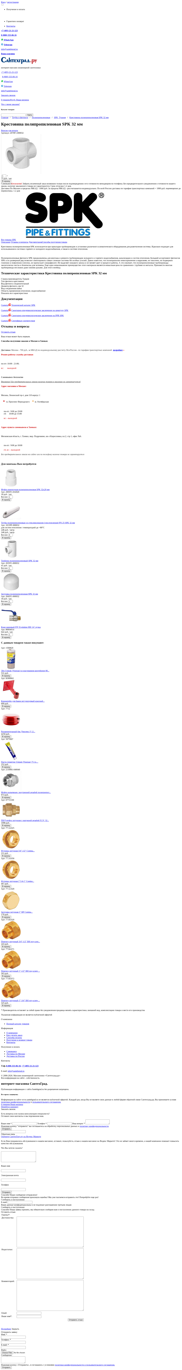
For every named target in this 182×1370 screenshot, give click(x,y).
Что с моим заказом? (10, 104)
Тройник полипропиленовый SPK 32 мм (19, 561)
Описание (5, 242)
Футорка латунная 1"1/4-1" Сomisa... (17, 881)
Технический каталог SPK (23, 305)
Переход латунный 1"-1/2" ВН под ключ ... (20, 971)
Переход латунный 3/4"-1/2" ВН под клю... (20, 941)
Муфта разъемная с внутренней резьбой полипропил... (26, 792)
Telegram (8, 45)
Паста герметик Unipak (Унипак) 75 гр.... (19, 762)
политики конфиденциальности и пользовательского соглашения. (85, 1365)
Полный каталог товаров (17, 1024)
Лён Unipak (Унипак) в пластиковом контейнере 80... (25, 671)
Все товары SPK (8, 240)
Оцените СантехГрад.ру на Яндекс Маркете (21, 1136)
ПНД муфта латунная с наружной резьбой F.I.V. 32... (25, 820)
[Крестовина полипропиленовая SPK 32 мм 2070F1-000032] (21, 173)
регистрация (13, 2)
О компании (12, 1033)
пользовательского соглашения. (46, 1102)
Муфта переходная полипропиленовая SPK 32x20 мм (25, 489)
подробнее (118, 350)
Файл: (4, 1350)
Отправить (6, 1368)
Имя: (4, 1334)
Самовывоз (11, 1051)
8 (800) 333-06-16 (9, 35)
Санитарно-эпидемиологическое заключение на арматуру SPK (39, 310)
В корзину (6, 181)
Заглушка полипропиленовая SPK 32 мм (19, 594)
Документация (35, 242)
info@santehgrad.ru (9, 49)
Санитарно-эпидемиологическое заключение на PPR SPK (37, 315)
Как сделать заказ (14, 1035)
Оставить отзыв (8, 332)
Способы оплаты (14, 1037)
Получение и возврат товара (19, 1040)
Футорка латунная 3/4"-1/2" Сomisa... (18, 851)
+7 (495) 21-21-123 (9, 30)
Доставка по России (15, 1056)
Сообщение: (6, 1355)
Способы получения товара (54, 242)
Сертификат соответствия (23, 321)
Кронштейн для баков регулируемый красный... (23, 701)
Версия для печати (9, 130)
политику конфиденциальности (94, 1126)
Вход (3, 2)
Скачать (4, 305)
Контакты (10, 26)
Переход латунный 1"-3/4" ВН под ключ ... (20, 1000)
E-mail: (4, 1202)
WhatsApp (8, 40)
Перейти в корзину (9, 1107)
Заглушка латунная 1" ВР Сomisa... (17, 912)
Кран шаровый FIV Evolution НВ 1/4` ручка (21, 627)
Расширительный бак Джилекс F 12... (18, 731)
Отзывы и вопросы (19, 242)
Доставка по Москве (15, 1054)
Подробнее (6, 1329)
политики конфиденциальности (15, 1102)
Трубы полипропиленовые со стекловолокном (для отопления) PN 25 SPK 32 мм (38, 523)
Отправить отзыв (76, 1320)
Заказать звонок (8, 95)
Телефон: (6, 1340)
